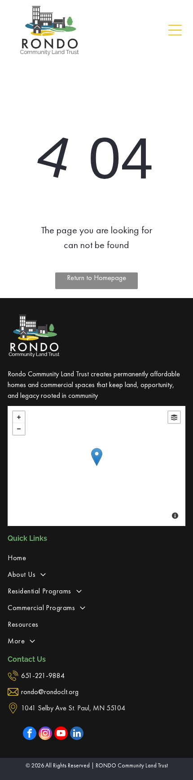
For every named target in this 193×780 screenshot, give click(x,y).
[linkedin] (76, 734)
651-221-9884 (43, 675)
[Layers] (174, 417)
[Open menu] (175, 30)
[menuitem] (96, 557)
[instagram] (45, 734)
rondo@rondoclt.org (50, 691)
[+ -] (96, 466)
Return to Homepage (96, 277)
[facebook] (29, 734)
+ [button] (19, 417)
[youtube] (61, 734)
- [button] (19, 429)
